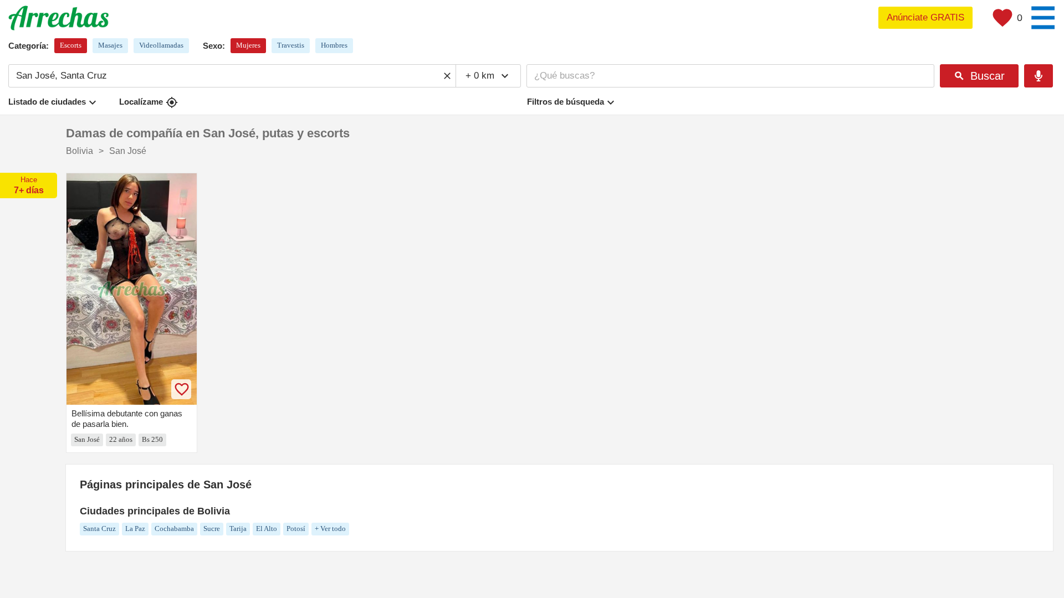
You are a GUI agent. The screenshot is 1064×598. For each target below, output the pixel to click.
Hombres (334, 45)
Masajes (110, 45)
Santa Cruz (99, 528)
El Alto (266, 528)
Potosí (296, 528)
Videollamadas (161, 45)
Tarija (238, 528)
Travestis (290, 45)
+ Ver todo (330, 528)
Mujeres (248, 45)
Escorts (70, 45)
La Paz (135, 528)
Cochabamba (174, 528)
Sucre (211, 528)
